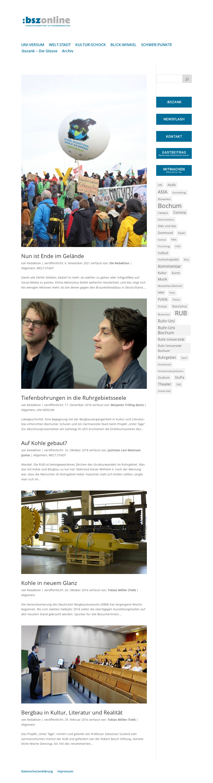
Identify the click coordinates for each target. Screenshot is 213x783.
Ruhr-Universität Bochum (169, 348)
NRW (161, 292)
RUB (181, 313)
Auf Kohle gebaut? (44, 443)
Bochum (170, 206)
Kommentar (169, 266)
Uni (178, 384)
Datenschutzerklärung (37, 771)
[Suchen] (187, 79)
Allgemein (28, 268)
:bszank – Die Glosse (39, 51)
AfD (160, 185)
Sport (184, 358)
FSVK (178, 246)
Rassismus (179, 306)
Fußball (163, 253)
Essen (181, 233)
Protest (162, 306)
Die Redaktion (119, 263)
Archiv (67, 51)
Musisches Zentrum (170, 286)
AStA (162, 192)
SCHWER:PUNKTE (156, 45)
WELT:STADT (60, 45)
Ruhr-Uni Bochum (166, 330)
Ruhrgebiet (167, 357)
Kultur (162, 273)
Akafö (171, 185)
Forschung (164, 246)
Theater (164, 384)
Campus (163, 213)
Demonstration (166, 219)
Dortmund (165, 233)
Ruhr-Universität (171, 339)
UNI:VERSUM (32, 45)
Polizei (176, 299)
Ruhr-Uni (166, 321)
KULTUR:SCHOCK (90, 45)
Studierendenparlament (170, 371)
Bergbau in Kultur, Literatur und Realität (72, 712)
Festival (162, 239)
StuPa (179, 377)
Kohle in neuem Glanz (49, 583)
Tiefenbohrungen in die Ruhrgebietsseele (73, 397)
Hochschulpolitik (168, 259)
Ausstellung (179, 192)
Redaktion (34, 263)
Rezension (164, 314)
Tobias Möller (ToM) (122, 590)
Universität (164, 391)
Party (172, 292)
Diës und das (167, 226)
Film (173, 239)
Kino (186, 259)
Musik (162, 279)
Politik (162, 299)
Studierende (164, 364)
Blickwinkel (164, 199)
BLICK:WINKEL (123, 45)
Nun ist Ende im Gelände (52, 256)
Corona (179, 212)
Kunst (176, 273)
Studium (164, 377)
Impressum (65, 771)
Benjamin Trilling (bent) (127, 405)
